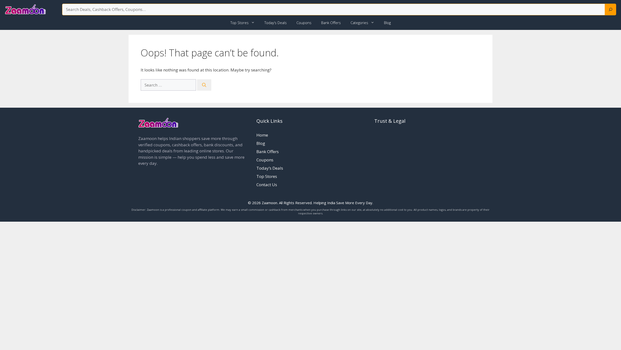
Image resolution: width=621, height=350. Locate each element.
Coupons (303, 22)
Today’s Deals (275, 22)
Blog (387, 22)
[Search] (610, 9)
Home (262, 135)
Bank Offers (331, 22)
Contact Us (266, 184)
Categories (359, 22)
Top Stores (239, 22)
